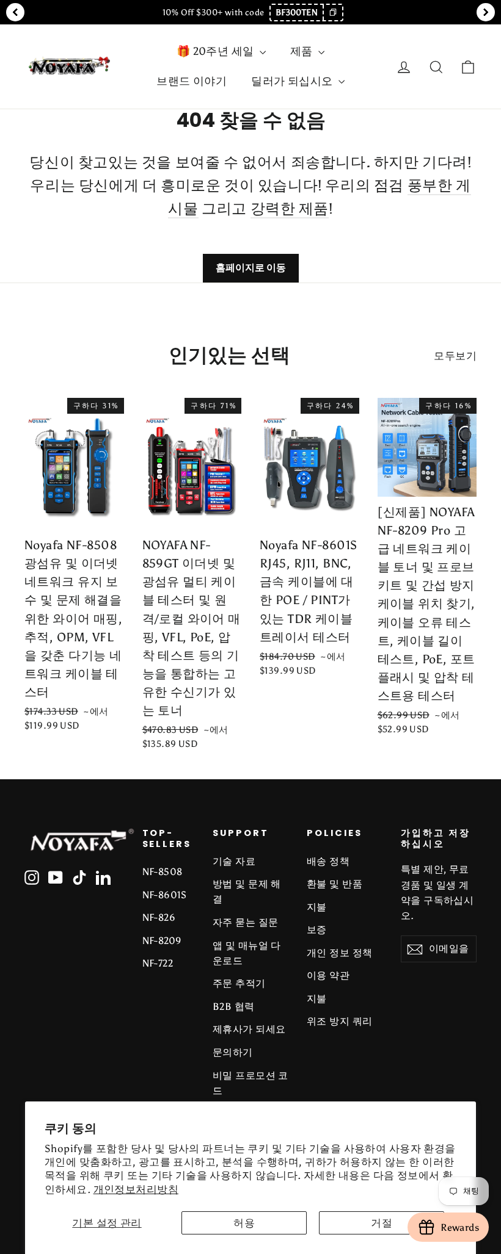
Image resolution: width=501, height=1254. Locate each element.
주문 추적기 (239, 983)
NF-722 (158, 963)
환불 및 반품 (334, 884)
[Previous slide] (15, 12)
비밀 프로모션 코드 (250, 1083)
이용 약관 (328, 975)
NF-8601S (164, 895)
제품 (302, 51)
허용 (244, 1223)
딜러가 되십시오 (293, 81)
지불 (317, 907)
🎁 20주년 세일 (217, 51)
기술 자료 (234, 861)
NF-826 (159, 917)
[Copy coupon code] (332, 12)
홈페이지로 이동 (251, 268)
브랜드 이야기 (191, 81)
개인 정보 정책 (339, 953)
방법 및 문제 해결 (247, 891)
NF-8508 (162, 871)
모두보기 (455, 356)
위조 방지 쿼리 (339, 1021)
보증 (317, 929)
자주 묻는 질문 (245, 922)
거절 (381, 1223)
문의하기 (233, 1052)
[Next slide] (486, 12)
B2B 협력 (234, 1006)
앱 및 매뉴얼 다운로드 (247, 953)
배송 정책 (328, 861)
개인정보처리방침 (135, 1189)
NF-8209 (162, 940)
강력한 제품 (289, 208)
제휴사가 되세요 (249, 1029)
